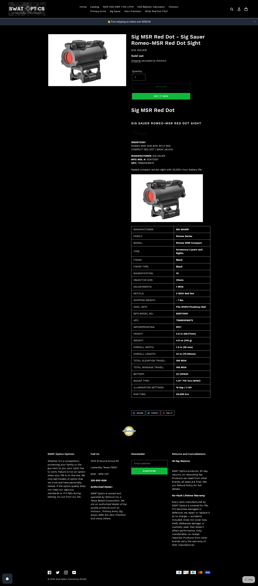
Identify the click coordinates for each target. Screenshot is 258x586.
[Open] (7, 579)
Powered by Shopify (77, 579)
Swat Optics (61, 579)
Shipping (135, 60)
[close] (254, 21)
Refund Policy (185, 485)
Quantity (137, 71)
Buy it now (161, 96)
